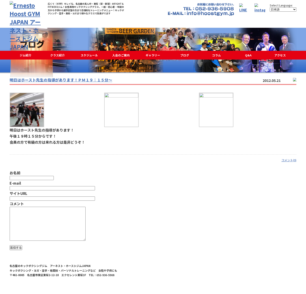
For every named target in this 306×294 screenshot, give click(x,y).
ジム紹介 (25, 55)
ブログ (184, 55)
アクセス (280, 55)
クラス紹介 (57, 55)
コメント (17, 203)
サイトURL (18, 193)
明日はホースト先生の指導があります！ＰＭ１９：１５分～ (61, 80)
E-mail (15, 183)
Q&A (248, 55)
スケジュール (89, 55)
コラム (216, 55)
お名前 (15, 172)
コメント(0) (288, 160)
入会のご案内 (121, 55)
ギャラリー (153, 55)
